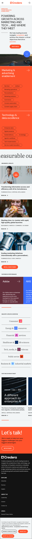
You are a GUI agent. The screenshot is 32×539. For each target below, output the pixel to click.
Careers (3, 501)
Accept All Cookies (8, 536)
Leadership (4, 497)
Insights (3, 489)
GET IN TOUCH (7, 448)
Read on (3, 195)
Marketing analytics (10, 96)
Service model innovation (12, 145)
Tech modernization (10, 141)
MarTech (6, 86)
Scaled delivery (9, 135)
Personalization (8, 93)
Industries (3, 481)
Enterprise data (9, 128)
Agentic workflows (9, 138)
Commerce (7, 100)
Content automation (10, 103)
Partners (3, 485)
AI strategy (22, 135)
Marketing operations (10, 89)
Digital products (9, 131)
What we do (15, 46)
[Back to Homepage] (16, 3)
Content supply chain (10, 106)
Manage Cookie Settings (9, 531)
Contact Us (4, 505)
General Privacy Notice (7, 514)
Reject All (23, 531)
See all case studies (10, 267)
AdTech (17, 86)
